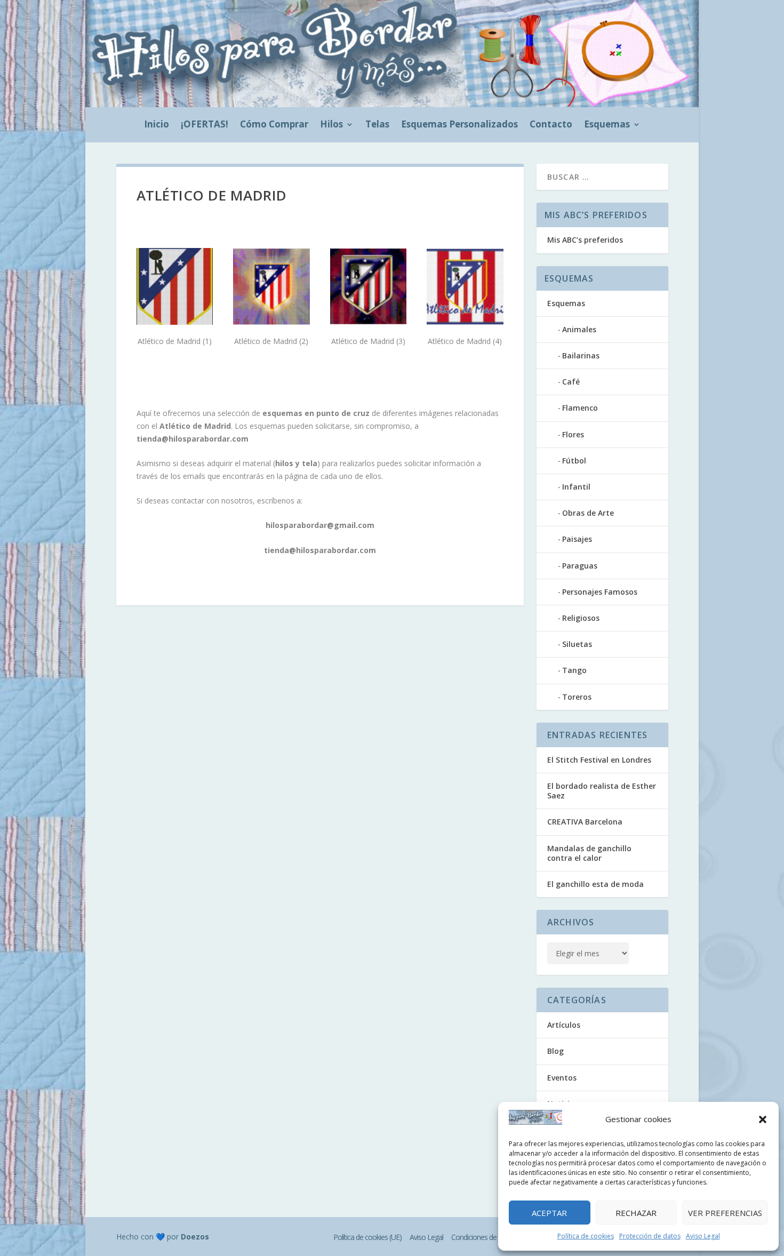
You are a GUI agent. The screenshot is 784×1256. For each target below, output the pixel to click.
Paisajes (577, 539)
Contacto (551, 125)
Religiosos (580, 618)
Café (571, 382)
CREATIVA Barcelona (584, 822)
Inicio (156, 125)
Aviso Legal (703, 1236)
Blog (555, 1051)
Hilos (331, 125)
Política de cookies (585, 1236)
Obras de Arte (588, 513)
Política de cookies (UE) (367, 1237)
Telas (377, 125)
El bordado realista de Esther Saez (601, 791)
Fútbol (574, 460)
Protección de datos (650, 1236)
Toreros (576, 697)
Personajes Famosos (599, 592)
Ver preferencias (725, 1212)
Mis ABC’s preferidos (585, 240)
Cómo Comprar (274, 125)
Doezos (195, 1236)
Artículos (563, 1025)
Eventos (562, 1078)
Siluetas (577, 644)
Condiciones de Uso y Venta (492, 1237)
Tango (574, 670)
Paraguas (579, 566)
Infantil (576, 487)
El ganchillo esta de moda (595, 884)
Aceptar (549, 1212)
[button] (762, 1119)
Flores (573, 434)
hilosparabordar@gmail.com (320, 525)
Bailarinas (580, 355)
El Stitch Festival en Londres (599, 760)
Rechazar (636, 1212)
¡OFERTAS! (204, 125)
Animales (579, 329)
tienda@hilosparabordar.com (193, 439)
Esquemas (607, 125)
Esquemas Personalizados (459, 125)
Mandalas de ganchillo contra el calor (589, 853)
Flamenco (580, 408)
